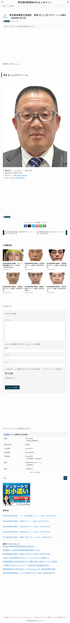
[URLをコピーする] (44, 226)
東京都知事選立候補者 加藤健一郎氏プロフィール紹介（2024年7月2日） (28, 537)
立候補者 (7, 21)
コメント (8, 320)
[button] (25, 226)
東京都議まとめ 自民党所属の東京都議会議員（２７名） (22, 550)
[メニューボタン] (2, 2)
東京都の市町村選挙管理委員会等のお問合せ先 (18, 546)
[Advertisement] (35, 44)
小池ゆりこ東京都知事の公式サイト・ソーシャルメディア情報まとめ (26, 558)
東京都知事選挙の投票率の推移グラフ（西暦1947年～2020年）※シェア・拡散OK (30, 561)
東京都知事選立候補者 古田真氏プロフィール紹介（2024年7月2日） (26, 521)
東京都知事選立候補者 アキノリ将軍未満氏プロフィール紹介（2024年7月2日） (30, 516)
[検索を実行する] (65, 478)
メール (7, 355)
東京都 (36, 472)
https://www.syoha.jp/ (20, 175)
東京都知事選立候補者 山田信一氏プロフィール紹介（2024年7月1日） (27, 554)
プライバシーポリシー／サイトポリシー (22, 617)
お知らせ (37, 617)
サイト (7, 362)
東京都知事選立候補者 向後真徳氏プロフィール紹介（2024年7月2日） (27, 532)
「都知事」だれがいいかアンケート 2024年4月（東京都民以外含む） (26, 565)
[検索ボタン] (68, 2)
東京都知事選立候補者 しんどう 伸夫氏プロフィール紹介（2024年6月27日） (29, 573)
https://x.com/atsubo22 (17, 178)
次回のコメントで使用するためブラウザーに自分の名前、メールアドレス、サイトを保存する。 (35, 369)
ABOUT (7, 617)
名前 (6, 348)
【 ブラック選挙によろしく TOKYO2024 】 (53, 617)
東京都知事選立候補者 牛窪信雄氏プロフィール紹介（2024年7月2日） (27, 526)
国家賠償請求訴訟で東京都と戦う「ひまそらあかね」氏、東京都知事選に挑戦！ (30, 569)
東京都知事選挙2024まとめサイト (35, 2)
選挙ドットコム (15, 64)
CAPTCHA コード (10, 378)
